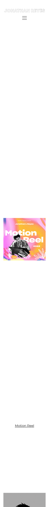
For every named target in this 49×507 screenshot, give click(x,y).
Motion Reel (24, 426)
